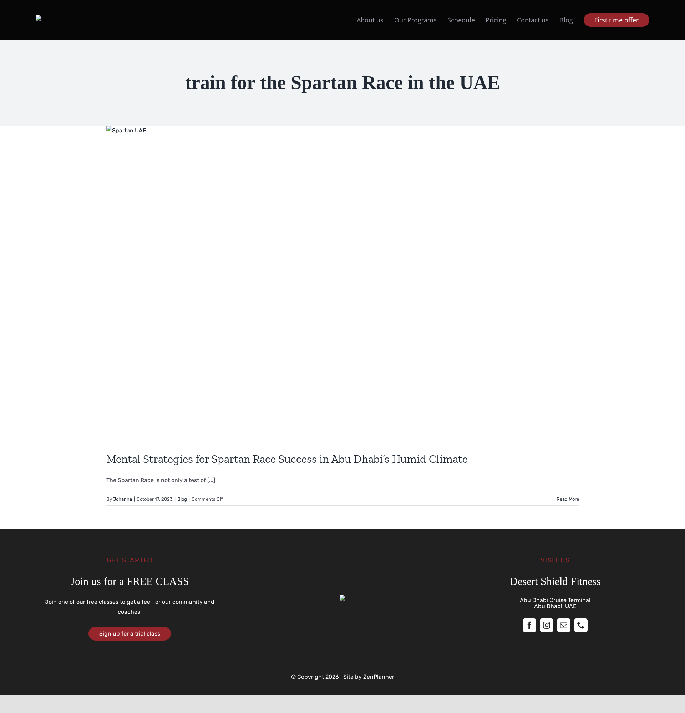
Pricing (496, 20)
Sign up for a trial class (129, 633)
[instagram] (546, 625)
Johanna (122, 499)
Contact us (533, 20)
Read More (568, 499)
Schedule (461, 20)
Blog (566, 20)
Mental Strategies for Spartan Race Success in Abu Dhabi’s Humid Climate (287, 459)
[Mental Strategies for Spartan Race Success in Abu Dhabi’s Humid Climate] (342, 283)
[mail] (563, 625)
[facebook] (529, 625)
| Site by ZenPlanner (366, 676)
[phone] (581, 625)
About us (370, 20)
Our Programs (415, 20)
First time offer (616, 20)
